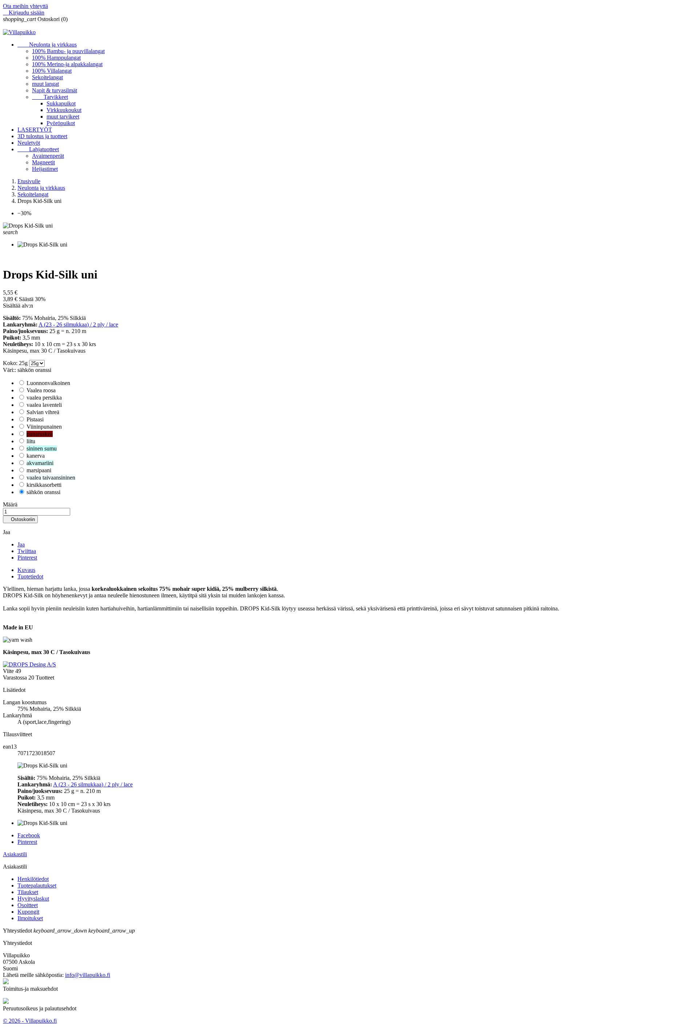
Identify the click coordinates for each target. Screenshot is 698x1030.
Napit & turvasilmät (54, 90)
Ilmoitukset (30, 918)
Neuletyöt (28, 143)
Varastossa (15, 677)
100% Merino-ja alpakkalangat (67, 64)
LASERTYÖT (34, 130)
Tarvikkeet (50, 97)
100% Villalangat (52, 71)
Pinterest (27, 557)
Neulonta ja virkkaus (47, 44)
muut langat (45, 84)
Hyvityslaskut (33, 898)
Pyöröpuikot (61, 123)
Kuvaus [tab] (26, 570)
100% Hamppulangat (56, 58)
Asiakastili (15, 854)
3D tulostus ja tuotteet (42, 136)
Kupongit (28, 912)
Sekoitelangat (47, 77)
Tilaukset (27, 892)
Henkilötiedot (33, 879)
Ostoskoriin (20, 519)
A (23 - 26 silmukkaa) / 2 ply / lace (78, 324)
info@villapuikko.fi (87, 975)
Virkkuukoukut (64, 110)
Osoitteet (27, 905)
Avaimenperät (48, 156)
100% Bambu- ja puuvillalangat (68, 51)
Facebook (28, 835)
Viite (9, 671)
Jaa (21, 544)
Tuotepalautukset (36, 885)
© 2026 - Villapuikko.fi (30, 1021)
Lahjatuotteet (38, 149)
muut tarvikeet (63, 116)
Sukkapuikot (61, 103)
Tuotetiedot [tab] (30, 576)
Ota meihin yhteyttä (25, 6)
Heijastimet (45, 169)
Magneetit (43, 162)
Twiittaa (26, 551)
